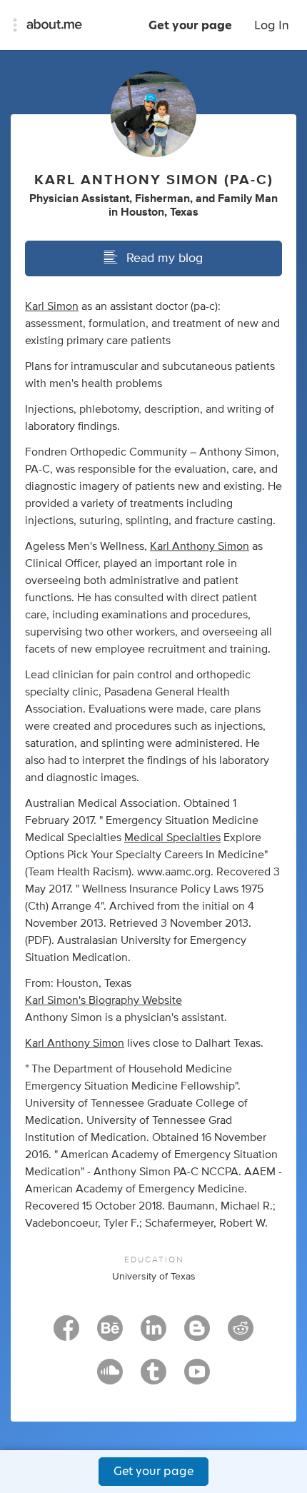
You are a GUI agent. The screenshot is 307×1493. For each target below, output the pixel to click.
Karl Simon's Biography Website (103, 1000)
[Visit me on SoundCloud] (110, 1378)
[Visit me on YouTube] (197, 1378)
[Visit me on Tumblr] (153, 1378)
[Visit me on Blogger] (197, 1334)
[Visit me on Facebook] (66, 1334)
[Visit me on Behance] (110, 1334)
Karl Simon (52, 306)
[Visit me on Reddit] (240, 1334)
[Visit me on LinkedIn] (153, 1334)
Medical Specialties (172, 837)
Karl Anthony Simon (199, 546)
